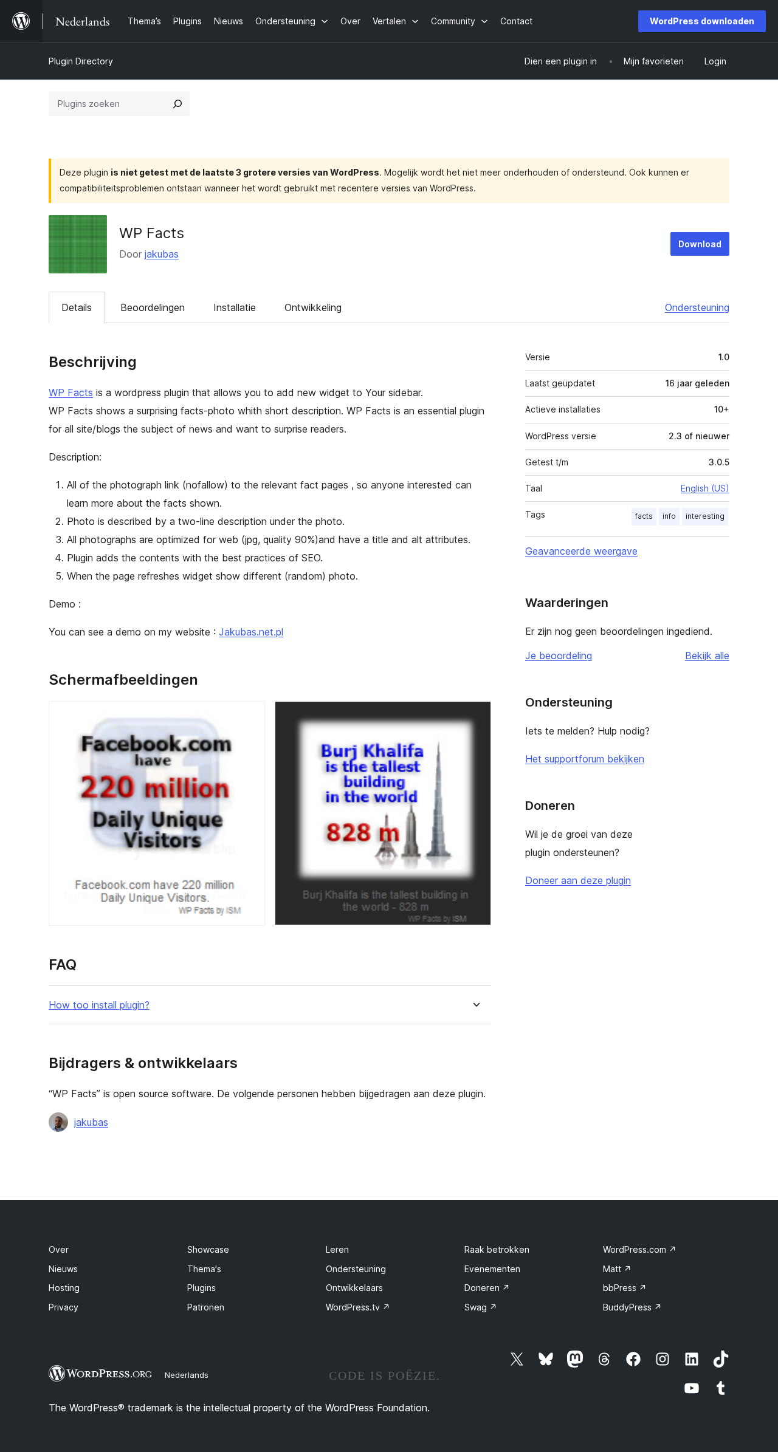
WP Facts (71, 392)
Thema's (204, 1269)
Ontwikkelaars (354, 1287)
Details (76, 307)
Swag (480, 1307)
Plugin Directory (81, 61)
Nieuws (63, 1269)
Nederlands (186, 1375)
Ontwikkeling (313, 307)
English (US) (705, 488)
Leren (337, 1249)
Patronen (205, 1307)
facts (644, 516)
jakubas (162, 254)
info (669, 516)
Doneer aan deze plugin (578, 880)
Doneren (487, 1287)
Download (699, 244)
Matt (617, 1269)
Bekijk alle (707, 655)
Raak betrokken (496, 1249)
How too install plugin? (99, 1005)
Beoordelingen (152, 307)
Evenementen (492, 1269)
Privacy (63, 1307)
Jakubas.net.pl (251, 632)
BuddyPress (632, 1307)
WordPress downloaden (702, 21)
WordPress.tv (358, 1307)
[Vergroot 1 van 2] (249, 717)
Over (59, 1249)
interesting (705, 516)
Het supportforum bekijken (584, 759)
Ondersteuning (697, 307)
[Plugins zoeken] (177, 104)
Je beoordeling (558, 655)
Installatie (234, 307)
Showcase (208, 1249)
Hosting (64, 1287)
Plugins (201, 1287)
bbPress (625, 1287)
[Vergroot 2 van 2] (475, 717)
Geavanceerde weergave (581, 551)
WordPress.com (639, 1249)
